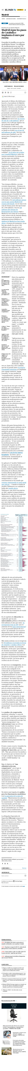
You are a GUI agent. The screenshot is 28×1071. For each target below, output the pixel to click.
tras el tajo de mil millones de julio (13, 131)
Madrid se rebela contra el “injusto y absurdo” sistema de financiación (5, 302)
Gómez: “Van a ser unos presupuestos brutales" (6, 328)
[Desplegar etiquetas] (25, 876)
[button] (14, 73)
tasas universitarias (19, 627)
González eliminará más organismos (6, 310)
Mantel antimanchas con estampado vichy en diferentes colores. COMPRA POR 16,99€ (19, 1051)
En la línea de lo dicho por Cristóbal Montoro (13, 153)
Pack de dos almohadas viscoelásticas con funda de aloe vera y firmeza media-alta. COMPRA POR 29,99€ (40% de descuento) (19, 1043)
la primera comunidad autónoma (13, 368)
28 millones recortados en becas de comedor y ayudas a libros (14, 644)
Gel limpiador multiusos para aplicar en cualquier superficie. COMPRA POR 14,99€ (19, 1034)
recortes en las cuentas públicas (10, 27)
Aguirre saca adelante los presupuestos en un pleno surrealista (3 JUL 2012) (5, 337)
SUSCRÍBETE (20, 9)
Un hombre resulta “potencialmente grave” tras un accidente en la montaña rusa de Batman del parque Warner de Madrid (14, 975)
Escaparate (14, 1006)
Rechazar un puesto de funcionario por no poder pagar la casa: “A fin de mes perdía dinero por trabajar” (14, 980)
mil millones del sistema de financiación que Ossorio (12, 209)
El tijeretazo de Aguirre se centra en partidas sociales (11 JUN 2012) (6, 357)
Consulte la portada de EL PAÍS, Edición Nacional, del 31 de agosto (17, 24)
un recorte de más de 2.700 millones (13, 120)
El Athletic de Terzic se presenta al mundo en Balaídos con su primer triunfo (13, 943)
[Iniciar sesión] (25, 10)
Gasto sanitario (5, 875)
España (3, 18)
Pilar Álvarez (19, 86)
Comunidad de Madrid (11, 18)
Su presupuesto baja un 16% (13, 624)
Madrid (5, 15)
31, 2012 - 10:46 (16, 88)
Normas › (24, 868)
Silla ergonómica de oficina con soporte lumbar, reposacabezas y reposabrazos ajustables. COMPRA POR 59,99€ (13, 1027)
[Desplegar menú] (3, 10)
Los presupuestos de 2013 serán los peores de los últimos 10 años (5, 282)
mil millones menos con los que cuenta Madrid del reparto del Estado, (14, 202)
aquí (24, 886)
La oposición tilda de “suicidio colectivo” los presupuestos (5, 292)
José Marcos (8, 86)
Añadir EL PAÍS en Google (9, 96)
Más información (5, 882)
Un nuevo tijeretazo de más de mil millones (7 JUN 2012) (6, 347)
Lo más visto (5, 964)
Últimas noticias (6, 939)
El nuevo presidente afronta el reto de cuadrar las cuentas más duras (6, 319)
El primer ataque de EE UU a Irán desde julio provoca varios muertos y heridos (14, 947)
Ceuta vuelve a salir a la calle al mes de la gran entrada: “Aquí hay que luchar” (14, 952)
